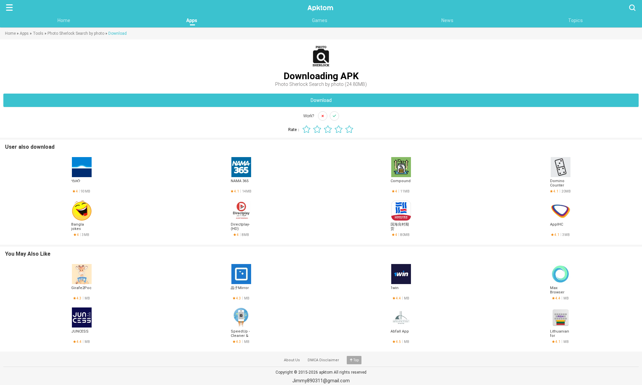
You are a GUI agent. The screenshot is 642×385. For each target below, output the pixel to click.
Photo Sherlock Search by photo (75, 33)
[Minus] (322, 116)
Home (64, 20)
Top (356, 360)
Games (319, 20)
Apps (191, 20)
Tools (38, 33)
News (447, 20)
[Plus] (334, 116)
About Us (292, 360)
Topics (575, 20)
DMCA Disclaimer (323, 360)
